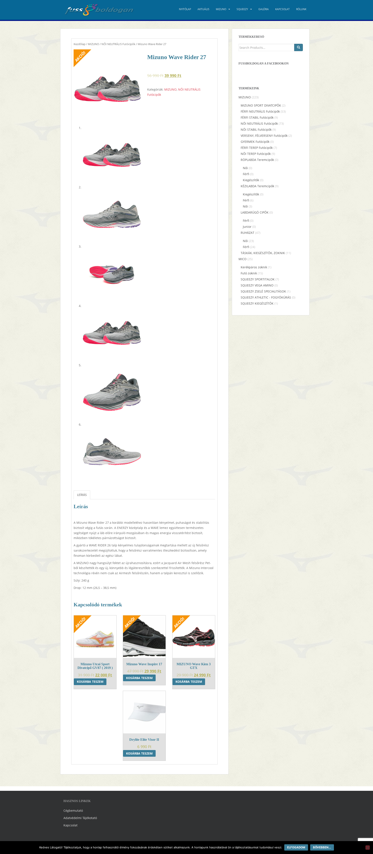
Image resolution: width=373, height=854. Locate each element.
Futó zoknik (249, 273)
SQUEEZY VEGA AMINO (257, 285)
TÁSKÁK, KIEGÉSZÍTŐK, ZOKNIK (263, 253)
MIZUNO (221, 9)
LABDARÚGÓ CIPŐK (255, 212)
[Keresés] (298, 47)
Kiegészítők (251, 180)
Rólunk (301, 9)
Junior (247, 227)
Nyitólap (185, 9)
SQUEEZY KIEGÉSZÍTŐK (257, 303)
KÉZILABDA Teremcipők (257, 186)
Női (245, 168)
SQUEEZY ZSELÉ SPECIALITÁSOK (263, 291)
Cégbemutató (73, 810)
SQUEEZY (242, 9)
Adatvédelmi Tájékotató (80, 818)
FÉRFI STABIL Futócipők (257, 117)
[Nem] (367, 847)
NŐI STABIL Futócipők (256, 129)
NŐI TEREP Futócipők (256, 154)
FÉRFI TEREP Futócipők (257, 148)
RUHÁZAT (247, 233)
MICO (243, 259)
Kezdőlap (79, 44)
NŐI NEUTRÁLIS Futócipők (118, 44)
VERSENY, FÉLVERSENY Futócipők (264, 136)
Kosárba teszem (90, 681)
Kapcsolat (282, 9)
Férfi (246, 174)
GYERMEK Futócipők (255, 142)
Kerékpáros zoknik (254, 267)
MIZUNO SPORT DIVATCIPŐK (261, 105)
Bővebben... (322, 847)
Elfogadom (296, 847)
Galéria (263, 9)
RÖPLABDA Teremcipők (257, 160)
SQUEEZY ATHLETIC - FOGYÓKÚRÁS (266, 297)
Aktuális (203, 9)
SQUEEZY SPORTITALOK (258, 279)
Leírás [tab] (82, 495)
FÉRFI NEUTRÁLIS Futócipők (260, 111)
